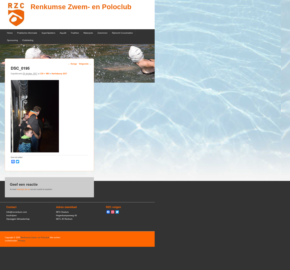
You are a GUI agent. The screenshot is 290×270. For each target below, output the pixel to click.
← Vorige (72, 64)
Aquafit (63, 33)
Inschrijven (11, 215)
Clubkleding (27, 40)
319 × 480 (44, 74)
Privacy (21, 241)
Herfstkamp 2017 (59, 74)
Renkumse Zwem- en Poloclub (81, 7)
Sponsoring (12, 40)
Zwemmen (102, 33)
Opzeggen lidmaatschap (18, 219)
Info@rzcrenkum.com (16, 212)
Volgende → (85, 64)
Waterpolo (88, 33)
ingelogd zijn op (23, 189)
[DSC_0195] (35, 151)
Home (10, 33)
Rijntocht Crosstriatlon (122, 33)
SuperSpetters (48, 33)
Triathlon (75, 33)
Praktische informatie (27, 33)
